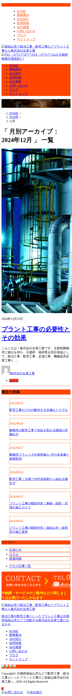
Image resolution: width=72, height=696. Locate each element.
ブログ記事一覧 (20, 566)
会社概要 (23, 27)
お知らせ (15, 549)
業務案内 (23, 15)
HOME (21, 11)
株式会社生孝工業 (22, 373)
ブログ (21, 35)
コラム (13, 380)
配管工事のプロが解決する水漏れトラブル (38, 410)
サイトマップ (26, 39)
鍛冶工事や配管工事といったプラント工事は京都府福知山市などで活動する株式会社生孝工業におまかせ (35, 620)
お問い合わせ (26, 31)
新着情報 (15, 558)
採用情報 (23, 23)
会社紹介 (23, 19)
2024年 (13, 117)
